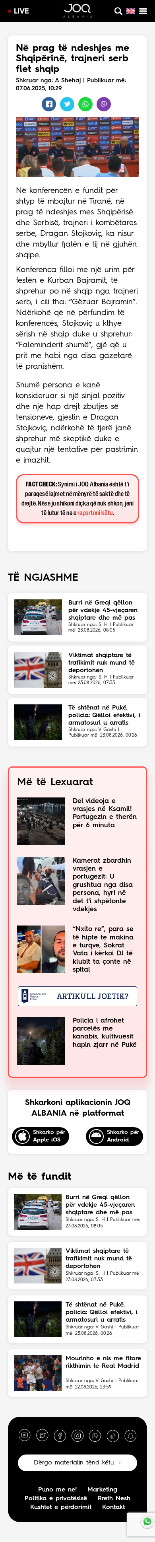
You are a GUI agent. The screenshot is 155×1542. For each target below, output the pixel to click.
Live (21, 11)
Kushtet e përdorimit (60, 1507)
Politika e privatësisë (56, 1498)
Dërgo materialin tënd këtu (74, 1463)
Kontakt (113, 1507)
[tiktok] (113, 1436)
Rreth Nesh (114, 1498)
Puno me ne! (57, 1490)
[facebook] (60, 1436)
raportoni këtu (95, 513)
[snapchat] (130, 1436)
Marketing (102, 1490)
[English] (130, 11)
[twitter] (42, 1436)
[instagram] (77, 1436)
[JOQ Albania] (77, 12)
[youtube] (24, 1436)
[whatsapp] (95, 1436)
